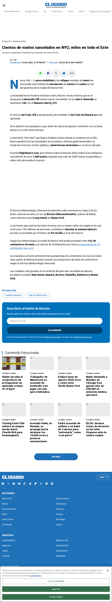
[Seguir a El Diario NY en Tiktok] (24, 483)
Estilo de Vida (8, 519)
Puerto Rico (57, 11)
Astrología (60, 519)
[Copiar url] (71, 73)
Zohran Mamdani (12, 11)
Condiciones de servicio (82, 337)
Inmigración (61, 504)
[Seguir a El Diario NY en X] (8, 483)
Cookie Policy (36, 576)
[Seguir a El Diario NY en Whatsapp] (46, 483)
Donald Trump (31, 11)
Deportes (60, 509)
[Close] (108, 571)
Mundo (5, 504)
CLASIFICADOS (8, 540)
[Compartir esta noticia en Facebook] (48, 73)
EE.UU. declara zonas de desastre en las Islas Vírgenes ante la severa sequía (97, 429)
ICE (45, 11)
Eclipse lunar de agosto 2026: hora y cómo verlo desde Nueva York (69, 381)
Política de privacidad (53, 337)
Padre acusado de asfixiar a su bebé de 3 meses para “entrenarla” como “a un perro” (69, 429)
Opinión (59, 524)
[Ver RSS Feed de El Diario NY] (52, 483)
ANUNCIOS (60, 556)
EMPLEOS (6, 546)
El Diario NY (6, 41)
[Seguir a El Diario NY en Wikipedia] (41, 483)
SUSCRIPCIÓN (62, 546)
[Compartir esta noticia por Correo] (64, 73)
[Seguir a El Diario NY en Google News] (30, 483)
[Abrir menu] (4, 5)
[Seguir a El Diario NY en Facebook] (3, 483)
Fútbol (81, 11)
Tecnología (6, 524)
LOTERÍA (6, 556)
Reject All (56, 589)
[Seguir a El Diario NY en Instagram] (14, 483)
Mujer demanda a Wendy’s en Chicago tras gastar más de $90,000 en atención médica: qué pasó (96, 385)
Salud (4, 514)
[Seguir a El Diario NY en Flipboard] (35, 483)
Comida (59, 514)
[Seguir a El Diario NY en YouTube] (19, 483)
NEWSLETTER (62, 540)
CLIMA (5, 551)
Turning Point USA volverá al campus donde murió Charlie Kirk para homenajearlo (13, 429)
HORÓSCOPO (62, 551)
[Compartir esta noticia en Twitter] (56, 73)
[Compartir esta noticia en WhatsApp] (40, 73)
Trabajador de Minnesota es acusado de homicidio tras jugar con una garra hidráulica (40, 384)
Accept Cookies (56, 597)
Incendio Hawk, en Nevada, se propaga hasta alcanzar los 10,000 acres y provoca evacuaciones (41, 432)
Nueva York (7, 499)
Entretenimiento (9, 509)
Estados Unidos (19, 41)
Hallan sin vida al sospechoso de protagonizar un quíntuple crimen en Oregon (12, 382)
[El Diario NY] (56, 5)
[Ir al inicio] (13, 477)
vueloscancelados (38, 295)
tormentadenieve (13, 295)
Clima (70, 11)
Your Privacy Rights (56, 581)
